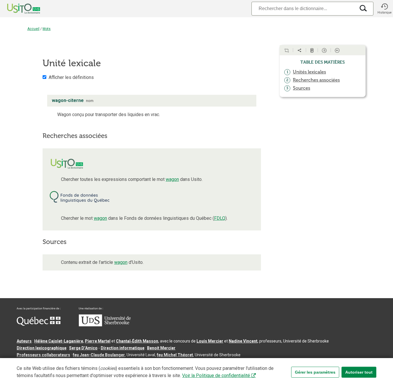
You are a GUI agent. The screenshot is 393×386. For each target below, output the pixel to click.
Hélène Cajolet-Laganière (58, 341)
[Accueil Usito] (17, 8)
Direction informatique (122, 348)
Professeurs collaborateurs (43, 355)
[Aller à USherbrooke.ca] (105, 325)
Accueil (33, 29)
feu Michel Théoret (175, 355)
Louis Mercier (210, 341)
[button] (384, 8)
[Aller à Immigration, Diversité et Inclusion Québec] (38, 324)
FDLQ (219, 218)
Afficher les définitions (71, 77)
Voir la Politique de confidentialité (216, 375)
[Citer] (286, 50)
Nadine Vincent (243, 341)
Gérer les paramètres (315, 372)
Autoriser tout (359, 372)
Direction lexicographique (41, 348)
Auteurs (24, 341)
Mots (47, 29)
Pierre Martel (97, 341)
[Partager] (299, 50)
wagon (172, 179)
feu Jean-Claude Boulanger (99, 355)
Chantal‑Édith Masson (137, 341)
